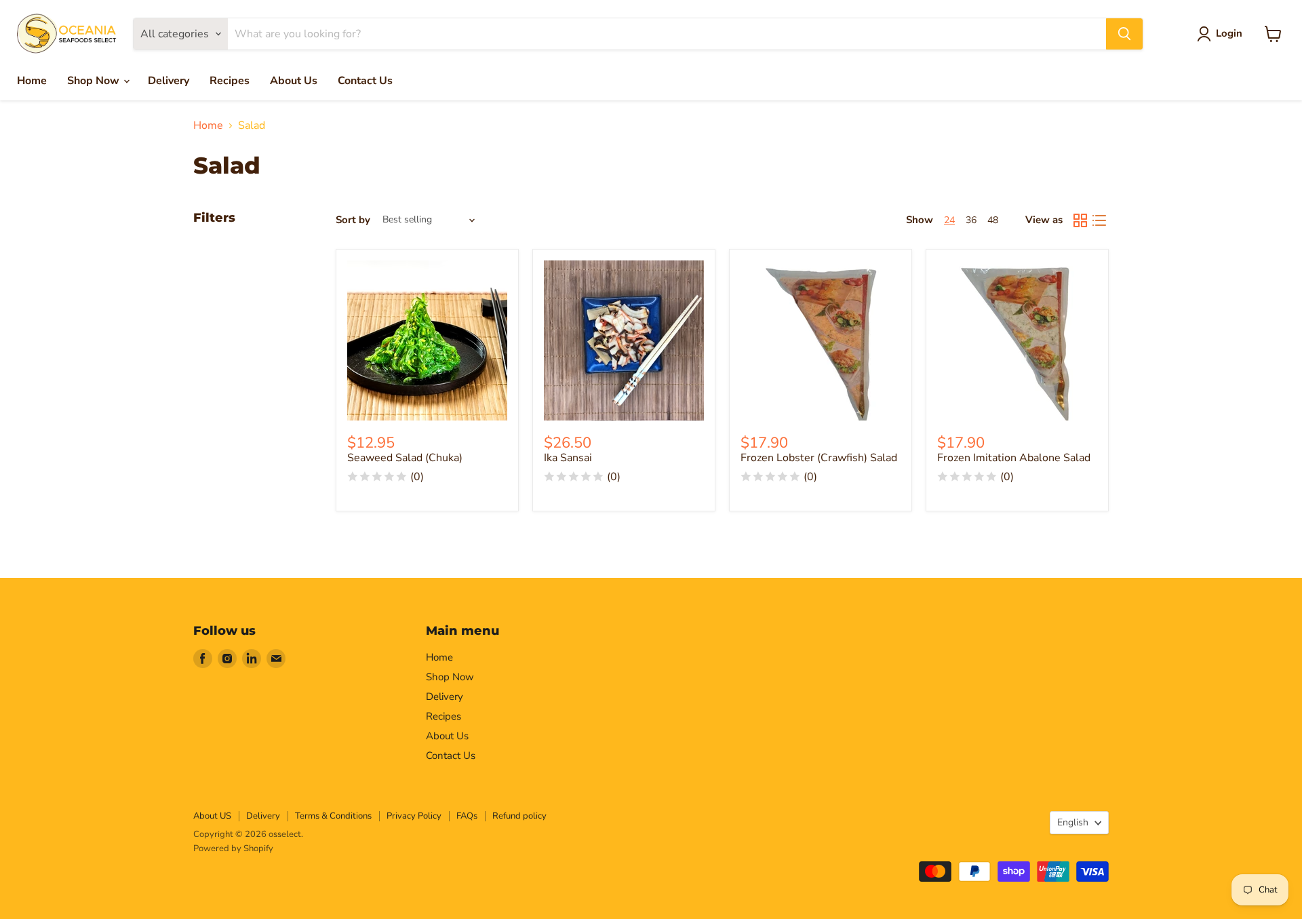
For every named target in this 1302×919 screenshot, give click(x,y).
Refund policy (519, 816)
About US (212, 816)
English (1072, 822)
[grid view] (1080, 220)
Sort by (353, 220)
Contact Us (365, 80)
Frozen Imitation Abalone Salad (1013, 457)
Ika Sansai (568, 457)
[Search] (1124, 34)
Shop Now (94, 80)
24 (949, 220)
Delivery (168, 80)
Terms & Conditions (333, 816)
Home (32, 80)
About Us (293, 80)
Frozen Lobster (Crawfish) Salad (819, 457)
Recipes (230, 80)
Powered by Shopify (233, 848)
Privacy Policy (414, 816)
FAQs (466, 816)
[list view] (1099, 220)
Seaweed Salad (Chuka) (404, 457)
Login (1229, 33)
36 (971, 220)
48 (992, 220)
